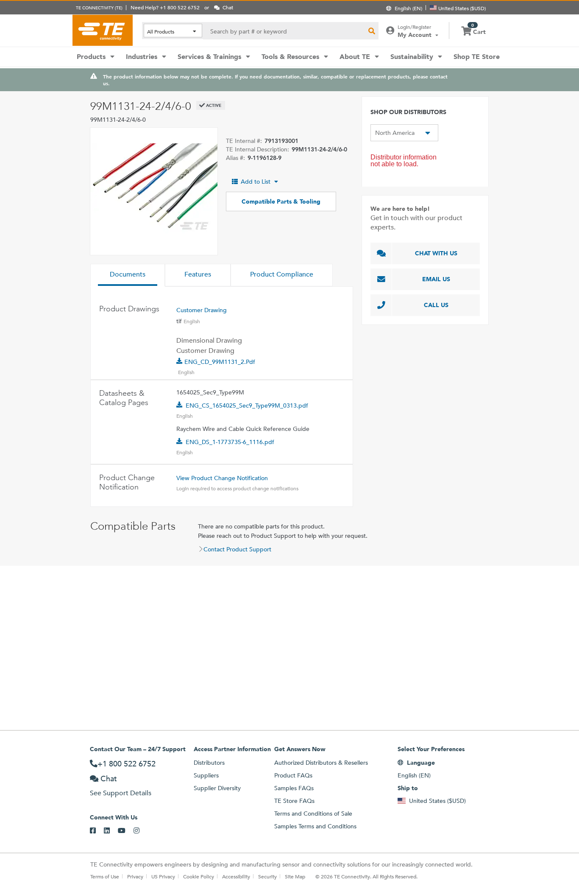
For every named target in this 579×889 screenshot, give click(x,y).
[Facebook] (97, 831)
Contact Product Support (237, 549)
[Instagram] (141, 831)
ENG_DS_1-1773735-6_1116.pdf (230, 442)
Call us (436, 305)
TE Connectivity (102, 30)
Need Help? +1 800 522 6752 (165, 7)
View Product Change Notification (222, 478)
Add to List (255, 181)
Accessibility (236, 876)
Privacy (135, 876)
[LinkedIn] (111, 831)
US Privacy (163, 876)
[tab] (127, 275)
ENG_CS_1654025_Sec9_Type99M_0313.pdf (247, 405)
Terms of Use (104, 876)
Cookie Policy (198, 876)
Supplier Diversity (217, 788)
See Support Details (120, 792)
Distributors (209, 762)
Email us (436, 279)
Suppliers (206, 775)
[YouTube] (126, 831)
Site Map (295, 876)
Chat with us (436, 253)
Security (267, 876)
